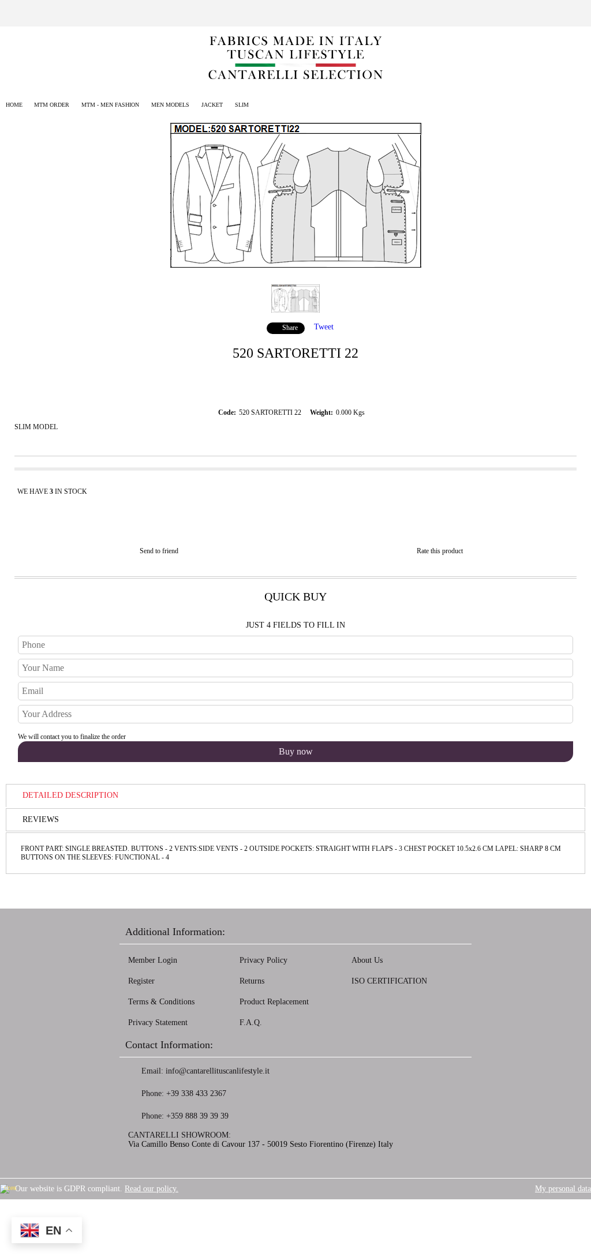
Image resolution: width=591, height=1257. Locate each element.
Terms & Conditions (161, 1001)
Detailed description (70, 795)
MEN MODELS (170, 105)
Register (141, 981)
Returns (252, 981)
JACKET (212, 105)
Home (14, 105)
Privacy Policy (263, 960)
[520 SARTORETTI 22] (295, 265)
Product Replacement (274, 1001)
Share (290, 328)
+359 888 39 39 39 (197, 1116)
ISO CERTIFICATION (389, 981)
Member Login (152, 960)
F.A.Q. (251, 1022)
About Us (367, 960)
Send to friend (159, 551)
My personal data (563, 1188)
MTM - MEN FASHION (110, 105)
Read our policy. (151, 1188)
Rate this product (440, 551)
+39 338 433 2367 (196, 1093)
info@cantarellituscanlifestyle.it (218, 1071)
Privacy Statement (158, 1022)
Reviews (41, 819)
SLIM (242, 105)
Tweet (324, 326)
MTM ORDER (51, 105)
